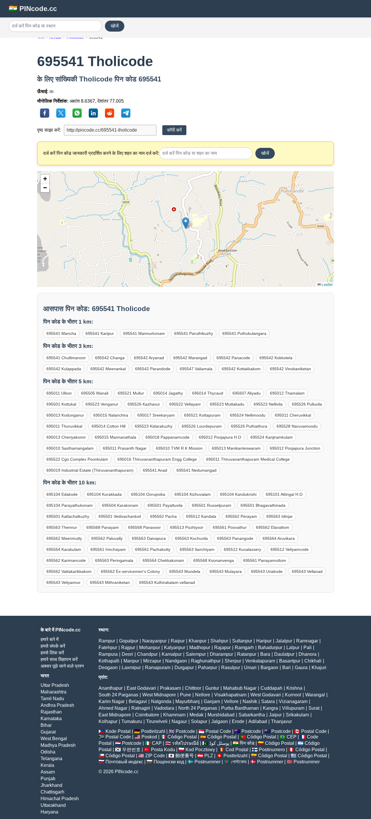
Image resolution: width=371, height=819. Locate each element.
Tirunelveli (157, 721)
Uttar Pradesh (55, 685)
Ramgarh (244, 647)
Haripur (264, 640)
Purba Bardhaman (240, 708)
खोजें (115, 25)
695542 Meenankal (108, 368)
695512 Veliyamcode (289, 549)
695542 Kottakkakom (241, 368)
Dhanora (308, 654)
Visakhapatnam (230, 694)
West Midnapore (159, 694)
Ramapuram (157, 667)
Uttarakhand (53, 805)
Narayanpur (154, 640)
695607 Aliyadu (246, 393)
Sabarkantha (252, 714)
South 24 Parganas (118, 694)
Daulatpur (284, 654)
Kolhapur (108, 721)
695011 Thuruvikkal (64, 426)
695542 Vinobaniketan (290, 368)
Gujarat (48, 731)
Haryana (49, 811)
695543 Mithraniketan (110, 582)
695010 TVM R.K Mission (179, 448)
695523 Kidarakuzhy (153, 426)
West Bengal (54, 738)
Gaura (301, 667)
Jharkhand (51, 785)
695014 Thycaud (207, 393)
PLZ (208, 755)
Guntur (212, 688)
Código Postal (182, 736)
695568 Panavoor (144, 527)
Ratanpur (246, 654)
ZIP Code (155, 755)
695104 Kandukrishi (238, 494)
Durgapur (184, 667)
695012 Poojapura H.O (220, 437)
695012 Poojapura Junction (295, 448)
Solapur (199, 721)
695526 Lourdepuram (202, 426)
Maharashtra (53, 691)
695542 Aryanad (149, 357)
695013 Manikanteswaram (236, 448)
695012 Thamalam (287, 393)
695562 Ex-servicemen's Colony (130, 571)
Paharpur (207, 667)
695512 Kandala (201, 516)
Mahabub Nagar (240, 688)
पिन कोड (247, 743)
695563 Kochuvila (191, 538)
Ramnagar (307, 640)
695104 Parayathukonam (69, 505)
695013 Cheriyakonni (66, 437)
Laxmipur (131, 667)
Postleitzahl (153, 731)
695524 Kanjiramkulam (271, 437)
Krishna (294, 688)
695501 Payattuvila (165, 505)
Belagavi (138, 701)
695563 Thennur (61, 527)
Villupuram (293, 708)
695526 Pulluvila (307, 404)
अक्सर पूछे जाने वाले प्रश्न (62, 666)
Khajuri (319, 667)
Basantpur (289, 660)
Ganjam (212, 701)
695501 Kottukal (61, 404)
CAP (157, 743)
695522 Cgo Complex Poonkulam (77, 459)
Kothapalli (109, 660)
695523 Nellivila (268, 404)
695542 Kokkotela (275, 357)
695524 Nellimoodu (247, 415)
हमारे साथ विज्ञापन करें (59, 659)
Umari (250, 667)
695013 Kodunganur (65, 415)
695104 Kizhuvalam (192, 494)
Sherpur (233, 660)
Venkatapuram (260, 660)
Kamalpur (172, 654)
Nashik (250, 701)
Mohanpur (149, 647)
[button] (185, 223)
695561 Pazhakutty (152, 549)
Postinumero (272, 749)
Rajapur (222, 647)
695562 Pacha (163, 516)
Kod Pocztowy (200, 749)
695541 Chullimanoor (66, 357)
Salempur (196, 654)
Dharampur (221, 654)
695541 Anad (155, 470)
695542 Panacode (233, 357)
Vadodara (164, 708)
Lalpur (292, 647)
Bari (286, 667)
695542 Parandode (152, 368)
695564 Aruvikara (279, 538)
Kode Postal (118, 731)
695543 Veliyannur (63, 582)
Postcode (185, 731)
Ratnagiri (140, 708)
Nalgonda (161, 701)
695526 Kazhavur (144, 404)
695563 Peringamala (114, 560)
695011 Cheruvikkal (293, 415)
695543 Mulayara (226, 571)
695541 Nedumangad (197, 470)
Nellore (202, 694)
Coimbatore (147, 714)
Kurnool (293, 694)
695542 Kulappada (63, 368)
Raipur (178, 640)
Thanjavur (281, 721)
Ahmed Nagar (113, 708)
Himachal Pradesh (60, 798)
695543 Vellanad (307, 571)
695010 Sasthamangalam (70, 448)
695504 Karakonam (120, 505)
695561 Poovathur (230, 527)
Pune (185, 694)
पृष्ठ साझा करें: (49, 130)
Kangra (270, 708)
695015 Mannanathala (115, 437)
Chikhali (312, 660)
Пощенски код (169, 761)
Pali (307, 647)
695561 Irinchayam (108, 549)
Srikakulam (297, 714)
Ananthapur (111, 688)
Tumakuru (131, 721)
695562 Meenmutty (64, 538)
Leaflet (326, 284)
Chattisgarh (52, 791)
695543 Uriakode (267, 571)
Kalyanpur (174, 647)
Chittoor (193, 688)
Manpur (131, 660)
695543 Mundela (184, 571)
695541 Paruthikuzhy (193, 333)
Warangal (315, 694)
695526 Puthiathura (249, 426)
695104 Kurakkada (104, 494)
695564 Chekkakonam (163, 560)
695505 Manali (94, 393)
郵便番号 (184, 755)
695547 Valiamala (196, 368)
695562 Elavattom (272, 527)
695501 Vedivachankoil (120, 516)
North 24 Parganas (197, 708)
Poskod (149, 736)
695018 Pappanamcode (168, 437)
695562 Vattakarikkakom (69, 571)
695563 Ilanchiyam (197, 549)
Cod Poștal (236, 749)
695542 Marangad (190, 357)
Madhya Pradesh (58, 745)
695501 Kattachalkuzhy (67, 516)
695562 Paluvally (107, 538)
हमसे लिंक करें (52, 652)
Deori (127, 654)
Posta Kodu (163, 749)
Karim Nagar (112, 701)
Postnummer (207, 761)
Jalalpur (284, 640)
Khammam (174, 714)
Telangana (51, 758)
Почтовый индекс (124, 761)
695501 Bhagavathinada (263, 505)
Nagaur (179, 721)
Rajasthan (51, 711)
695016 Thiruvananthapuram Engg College (157, 459)
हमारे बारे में (50, 639)
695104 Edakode (62, 494)
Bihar (46, 725)
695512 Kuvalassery (242, 549)
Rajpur (128, 647)
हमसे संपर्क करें (53, 646)
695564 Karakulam (63, 549)
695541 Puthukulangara (244, 333)
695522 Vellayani (185, 404)
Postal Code (218, 731)
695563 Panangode (235, 538)
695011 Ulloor (59, 393)
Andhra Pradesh (57, 705)
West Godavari (265, 694)
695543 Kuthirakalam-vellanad (167, 582)
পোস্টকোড (239, 761)
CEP (292, 736)
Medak (196, 714)
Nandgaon (176, 660)
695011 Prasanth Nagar (125, 448)
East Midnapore (115, 714)
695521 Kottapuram (202, 415)
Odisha (48, 751)
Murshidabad (221, 714)
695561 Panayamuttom (264, 560)
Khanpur (197, 640)
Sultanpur (242, 640)
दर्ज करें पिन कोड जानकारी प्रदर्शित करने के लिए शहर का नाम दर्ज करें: (101, 153)
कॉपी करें (174, 130)
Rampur (107, 640)
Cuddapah (271, 688)
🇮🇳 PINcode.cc (33, 8)
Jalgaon (219, 721)
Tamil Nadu (52, 698)
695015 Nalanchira (110, 415)
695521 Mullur (131, 393)
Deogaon (108, 667)
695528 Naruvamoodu (297, 426)
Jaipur (275, 714)
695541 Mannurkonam (144, 333)
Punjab (48, 778)
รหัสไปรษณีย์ (185, 743)
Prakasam (170, 688)
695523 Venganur (102, 404)
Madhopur (199, 647)
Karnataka (51, 718)
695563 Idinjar (279, 516)
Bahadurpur (270, 647)
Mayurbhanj (187, 701)
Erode (238, 721)
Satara (268, 701)
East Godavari (141, 688)
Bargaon (269, 667)
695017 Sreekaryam (156, 415)
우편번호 (131, 749)
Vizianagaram (293, 701)
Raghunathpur (206, 660)
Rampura (108, 654)
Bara (265, 654)
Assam (48, 771)
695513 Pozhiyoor (186, 527)
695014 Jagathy (168, 393)
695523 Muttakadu (227, 404)
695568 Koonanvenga (213, 560)
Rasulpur (230, 667)
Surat (313, 708)
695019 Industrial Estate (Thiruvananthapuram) (90, 470)
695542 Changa (110, 357)
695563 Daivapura (149, 538)
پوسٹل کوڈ (219, 743)
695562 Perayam (241, 516)
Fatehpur (108, 647)
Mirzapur (152, 660)
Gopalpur (128, 640)
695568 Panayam (102, 527)
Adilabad (257, 721)
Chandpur (147, 654)
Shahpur (219, 640)
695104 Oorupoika (148, 494)
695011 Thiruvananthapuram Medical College (248, 459)
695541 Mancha (61, 333)
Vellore (231, 701)
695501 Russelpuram (211, 505)
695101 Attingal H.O (284, 494)
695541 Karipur (100, 333)
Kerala (47, 765)
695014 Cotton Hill (109, 426)
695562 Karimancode (66, 560)
